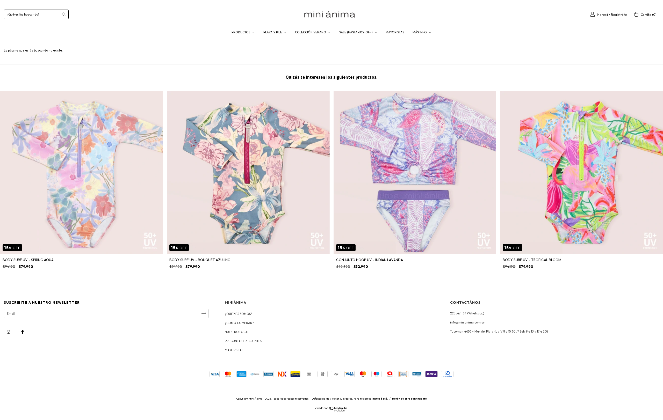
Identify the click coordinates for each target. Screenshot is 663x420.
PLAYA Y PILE (273, 32)
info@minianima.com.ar (467, 322)
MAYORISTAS (395, 32)
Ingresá (602, 15)
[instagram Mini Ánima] (9, 332)
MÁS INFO (420, 32)
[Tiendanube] (331, 410)
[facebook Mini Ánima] (22, 332)
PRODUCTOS (241, 32)
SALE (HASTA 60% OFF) (356, 32)
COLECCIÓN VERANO (311, 32)
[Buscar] (63, 14)
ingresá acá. (380, 398)
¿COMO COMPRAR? (239, 323)
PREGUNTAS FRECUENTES (243, 341)
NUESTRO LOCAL (237, 332)
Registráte (619, 15)
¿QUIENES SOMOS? (238, 314)
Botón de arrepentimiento (409, 398)
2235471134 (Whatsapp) (467, 313)
